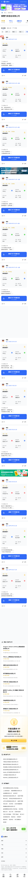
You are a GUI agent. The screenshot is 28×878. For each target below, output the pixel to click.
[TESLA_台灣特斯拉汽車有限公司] (14, 659)
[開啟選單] (2, 1)
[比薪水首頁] (4, 836)
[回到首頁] (2, 13)
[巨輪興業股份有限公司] (14, 702)
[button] (26, 840)
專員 (7, 37)
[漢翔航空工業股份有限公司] (14, 711)
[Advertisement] (14, 321)
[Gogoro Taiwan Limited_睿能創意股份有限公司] (14, 649)
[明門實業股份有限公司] (14, 675)
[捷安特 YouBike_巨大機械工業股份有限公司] (14, 693)
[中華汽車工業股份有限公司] (14, 684)
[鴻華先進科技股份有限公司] (14, 667)
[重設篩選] (2, 32)
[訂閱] (25, 12)
